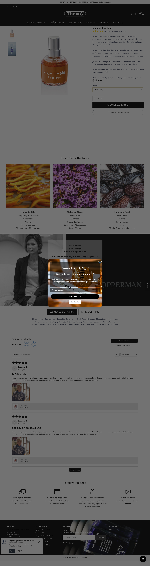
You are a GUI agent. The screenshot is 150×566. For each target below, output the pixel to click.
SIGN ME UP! (75, 296)
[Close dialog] (100, 261)
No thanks (75, 302)
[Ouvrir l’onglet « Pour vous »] (143, 559)
